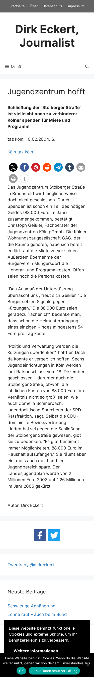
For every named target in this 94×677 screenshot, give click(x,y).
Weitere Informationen (36, 650)
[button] (13, 167)
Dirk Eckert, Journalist (47, 35)
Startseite (17, 6)
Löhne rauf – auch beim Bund (37, 614)
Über (34, 6)
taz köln (25, 151)
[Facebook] (40, 535)
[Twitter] (54, 535)
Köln (12, 151)
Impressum (75, 6)
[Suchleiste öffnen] (87, 66)
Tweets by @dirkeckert (31, 564)
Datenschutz (52, 6)
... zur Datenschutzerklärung (54, 671)
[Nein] (87, 665)
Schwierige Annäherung (31, 605)
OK (21, 671)
